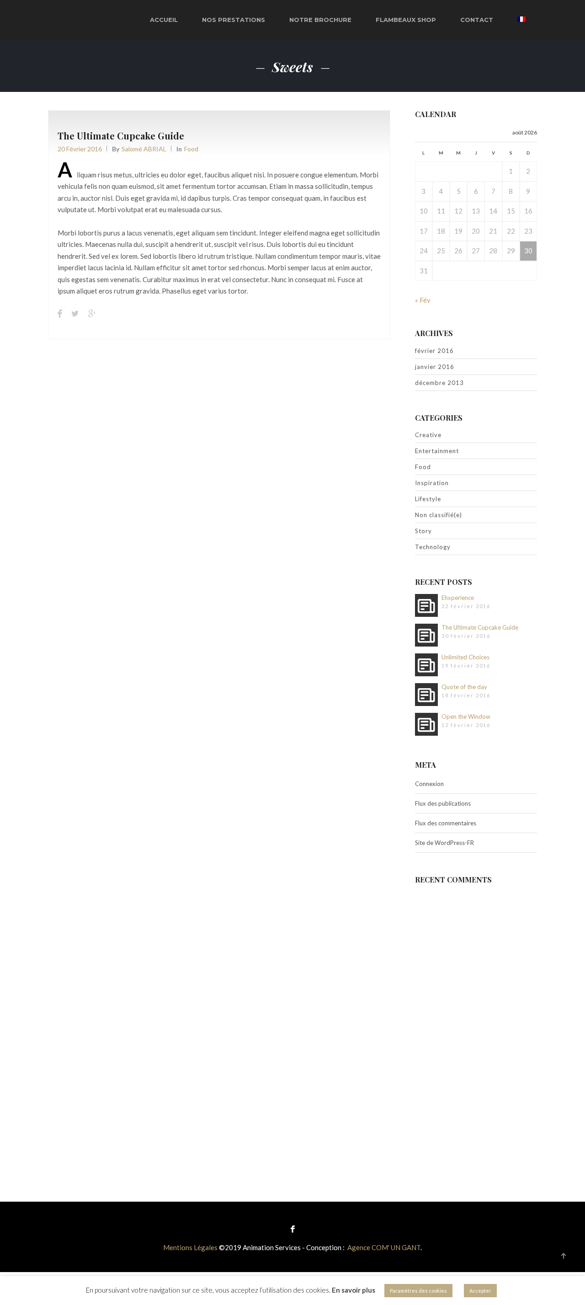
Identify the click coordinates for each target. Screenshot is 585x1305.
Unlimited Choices (465, 657)
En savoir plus (353, 1290)
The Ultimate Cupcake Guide (121, 135)
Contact (476, 19)
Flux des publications (443, 803)
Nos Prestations (233, 19)
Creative (428, 435)
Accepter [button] (480, 1291)
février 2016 (434, 350)
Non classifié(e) (438, 515)
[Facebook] (292, 1228)
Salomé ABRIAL (144, 149)
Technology (433, 547)
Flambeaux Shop (406, 19)
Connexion (429, 783)
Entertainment (437, 451)
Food (191, 149)
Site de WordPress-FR (444, 842)
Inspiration (432, 483)
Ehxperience (457, 597)
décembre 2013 (439, 382)
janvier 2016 (434, 366)
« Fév (423, 300)
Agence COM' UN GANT (383, 1247)
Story (423, 531)
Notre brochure (320, 19)
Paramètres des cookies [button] (418, 1291)
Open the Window (465, 716)
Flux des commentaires (445, 823)
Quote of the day (464, 686)
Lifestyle (428, 499)
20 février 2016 (80, 149)
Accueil (164, 19)
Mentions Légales (190, 1247)
